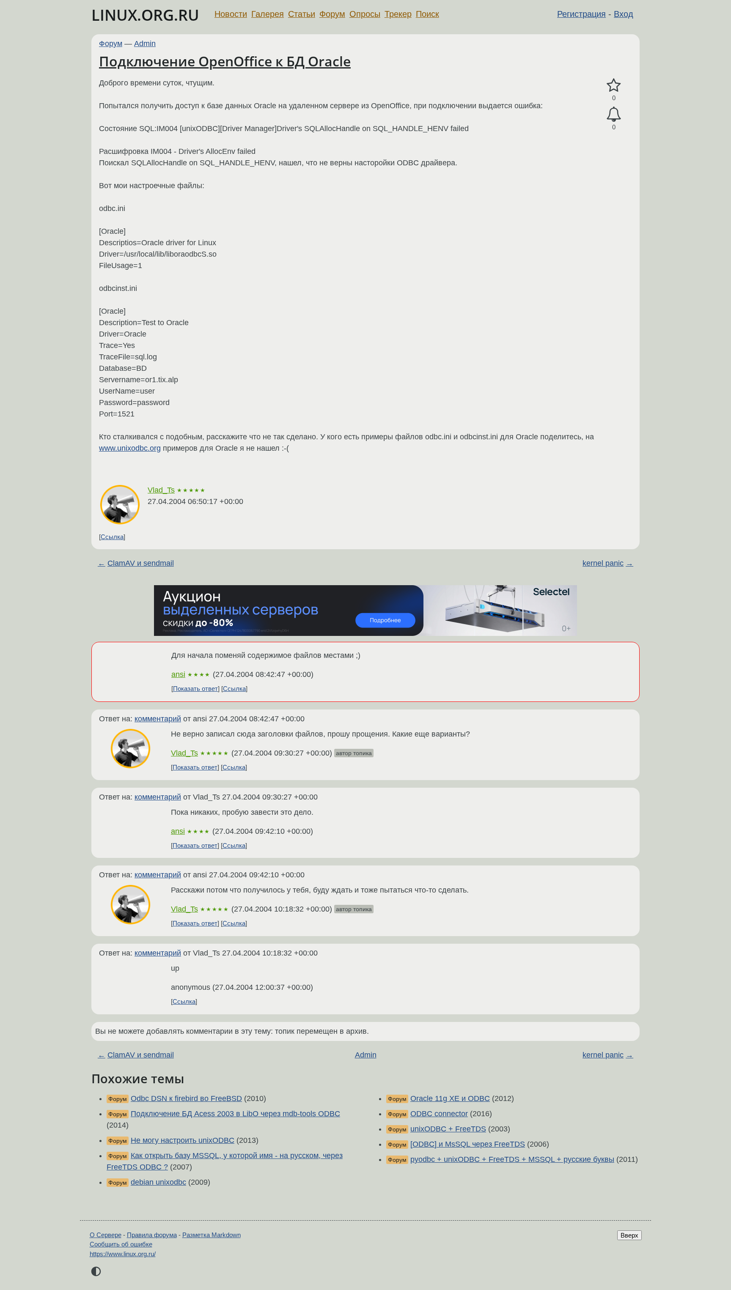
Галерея (267, 14)
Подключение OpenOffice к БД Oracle (225, 61)
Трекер (398, 14)
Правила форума (152, 1234)
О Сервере (105, 1234)
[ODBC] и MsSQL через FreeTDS (467, 1144)
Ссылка (112, 536)
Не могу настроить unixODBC (182, 1140)
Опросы (364, 14)
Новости (230, 14)
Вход (623, 14)
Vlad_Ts (161, 490)
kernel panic (603, 563)
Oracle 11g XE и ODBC (450, 1098)
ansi (178, 674)
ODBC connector (439, 1113)
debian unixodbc (158, 1182)
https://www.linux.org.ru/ (123, 1253)
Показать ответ (195, 688)
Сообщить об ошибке (121, 1244)
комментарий (158, 719)
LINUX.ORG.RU (145, 15)
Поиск (427, 14)
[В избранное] (613, 85)
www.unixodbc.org (130, 448)
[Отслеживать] (613, 114)
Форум (332, 14)
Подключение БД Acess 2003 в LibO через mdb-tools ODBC (235, 1113)
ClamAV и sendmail (140, 563)
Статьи (301, 14)
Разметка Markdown (211, 1234)
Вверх (629, 1235)
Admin (145, 43)
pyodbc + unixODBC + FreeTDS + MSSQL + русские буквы (512, 1159)
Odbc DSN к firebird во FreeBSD (186, 1098)
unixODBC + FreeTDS (448, 1129)
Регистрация (581, 14)
